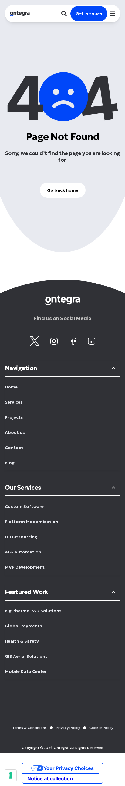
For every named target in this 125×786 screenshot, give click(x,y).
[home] (17, 13)
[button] (112, 13)
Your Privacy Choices (68, 768)
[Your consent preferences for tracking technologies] (10, 775)
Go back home (62, 190)
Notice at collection (50, 778)
